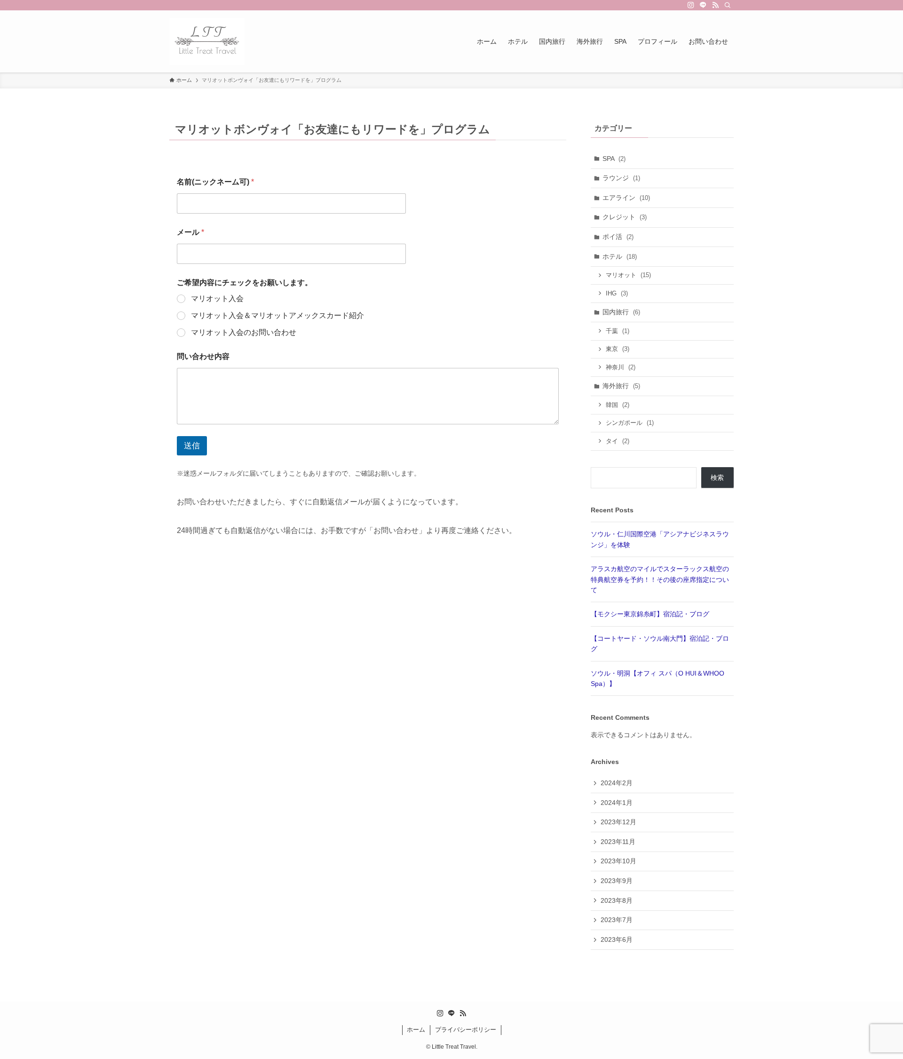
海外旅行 (621, 386)
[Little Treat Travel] (207, 41)
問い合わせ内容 (203, 356)
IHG (617, 293)
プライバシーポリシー (465, 1029)
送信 (192, 445)
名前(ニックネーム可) (215, 182)
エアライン (626, 197)
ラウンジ (621, 178)
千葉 (617, 330)
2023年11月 (618, 841)
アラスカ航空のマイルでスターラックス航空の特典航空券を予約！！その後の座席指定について (660, 579)
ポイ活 (618, 236)
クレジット (624, 217)
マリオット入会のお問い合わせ (243, 332)
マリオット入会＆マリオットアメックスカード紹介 (277, 315)
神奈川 (620, 367)
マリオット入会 (217, 299)
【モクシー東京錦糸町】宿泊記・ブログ (650, 614)
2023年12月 (618, 822)
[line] (703, 5)
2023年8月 (617, 900)
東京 (617, 348)
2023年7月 (617, 920)
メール (190, 232)
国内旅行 (621, 312)
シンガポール (630, 422)
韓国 (617, 404)
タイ (617, 441)
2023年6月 (617, 939)
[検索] (727, 5)
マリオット (628, 275)
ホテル (619, 256)
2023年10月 (618, 861)
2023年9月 (617, 880)
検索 (717, 477)
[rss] (715, 5)
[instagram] (691, 5)
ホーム (416, 1029)
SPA (614, 158)
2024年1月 (617, 802)
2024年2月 (617, 783)
